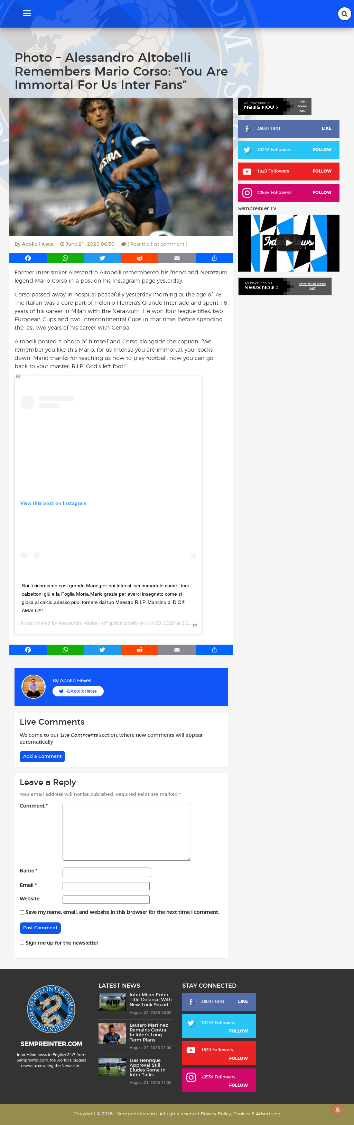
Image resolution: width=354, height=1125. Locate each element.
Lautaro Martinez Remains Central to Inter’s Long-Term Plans (149, 1033)
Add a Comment (42, 756)
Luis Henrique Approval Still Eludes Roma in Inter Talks (148, 1068)
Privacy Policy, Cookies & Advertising (240, 1114)
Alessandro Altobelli (79, 623)
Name (28, 871)
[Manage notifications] (337, 1109)
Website (29, 899)
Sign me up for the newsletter (61, 943)
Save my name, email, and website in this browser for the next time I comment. (122, 912)
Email (28, 885)
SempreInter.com (51, 1044)
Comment (34, 806)
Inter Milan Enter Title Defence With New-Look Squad (151, 1000)
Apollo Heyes (37, 244)
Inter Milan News (312, 284)
